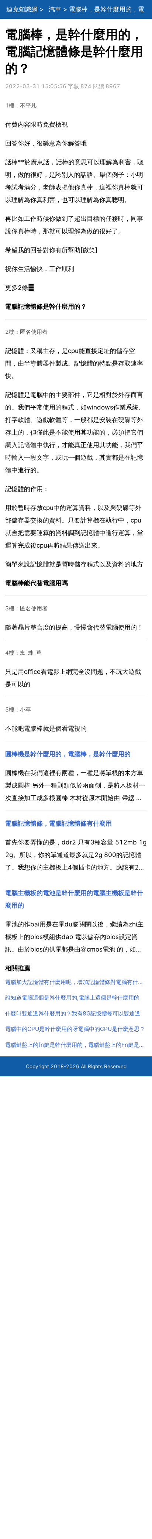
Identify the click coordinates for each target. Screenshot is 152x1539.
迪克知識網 (22, 9)
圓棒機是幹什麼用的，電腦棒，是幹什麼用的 (68, 754)
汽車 (55, 9)
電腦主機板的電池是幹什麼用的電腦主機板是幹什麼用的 (74, 899)
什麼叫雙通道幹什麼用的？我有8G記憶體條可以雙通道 (72, 1013)
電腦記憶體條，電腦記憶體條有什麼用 (58, 823)
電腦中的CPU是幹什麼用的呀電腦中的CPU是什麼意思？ (75, 1028)
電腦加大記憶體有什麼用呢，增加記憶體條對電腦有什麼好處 (76, 982)
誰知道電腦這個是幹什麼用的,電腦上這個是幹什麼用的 (72, 997)
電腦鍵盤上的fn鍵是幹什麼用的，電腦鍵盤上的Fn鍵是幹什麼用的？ (76, 1044)
